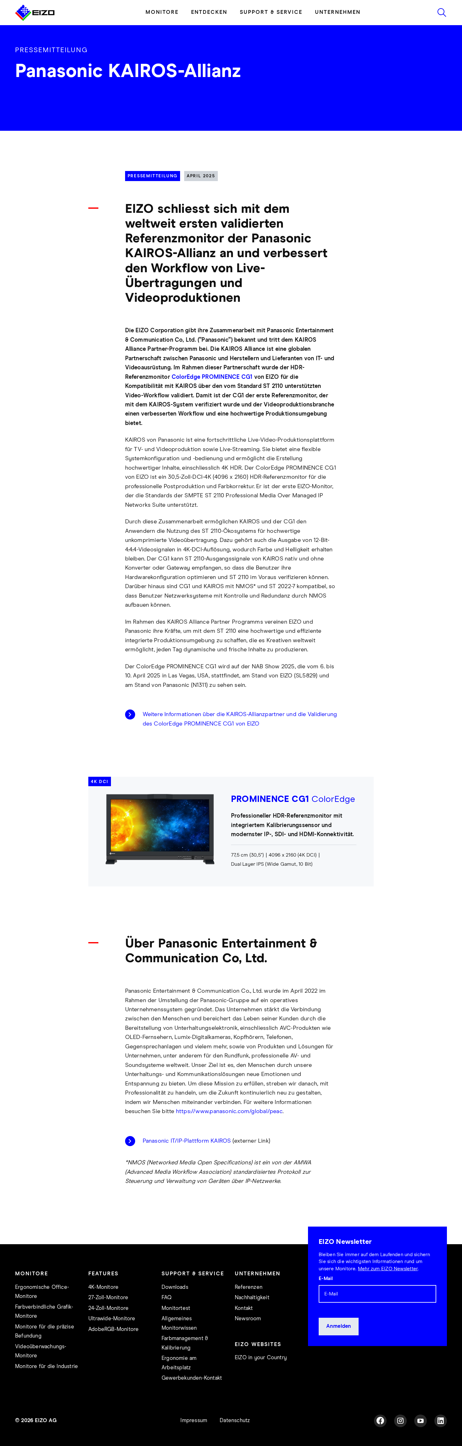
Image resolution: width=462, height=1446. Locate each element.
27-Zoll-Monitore (108, 1297)
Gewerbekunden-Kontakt (192, 1378)
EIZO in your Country (261, 1357)
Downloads (175, 1287)
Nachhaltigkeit (252, 1297)
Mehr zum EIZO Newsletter (388, 1269)
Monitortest (176, 1308)
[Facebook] (380, 1421)
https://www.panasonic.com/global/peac (229, 1111)
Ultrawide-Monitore (111, 1319)
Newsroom (248, 1319)
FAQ (167, 1297)
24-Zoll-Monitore (108, 1308)
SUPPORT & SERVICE (271, 12)
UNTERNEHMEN (337, 12)
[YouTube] (420, 1421)
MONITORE (162, 12)
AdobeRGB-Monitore (113, 1329)
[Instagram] (400, 1421)
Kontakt (244, 1308)
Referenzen (248, 1287)
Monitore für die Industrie (46, 1366)
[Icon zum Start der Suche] (442, 13)
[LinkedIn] (440, 1421)
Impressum (193, 1420)
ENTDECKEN (209, 12)
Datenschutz (235, 1420)
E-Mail (326, 1278)
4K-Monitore (103, 1287)
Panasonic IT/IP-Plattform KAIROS (187, 1141)
